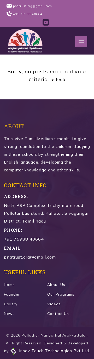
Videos (54, 304)
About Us (56, 284)
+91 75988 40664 (27, 14)
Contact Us (58, 313)
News (9, 313)
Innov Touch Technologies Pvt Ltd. (54, 350)
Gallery (10, 304)
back (60, 79)
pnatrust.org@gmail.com (32, 6)
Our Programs (60, 294)
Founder (12, 294)
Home (9, 284)
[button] (81, 41)
